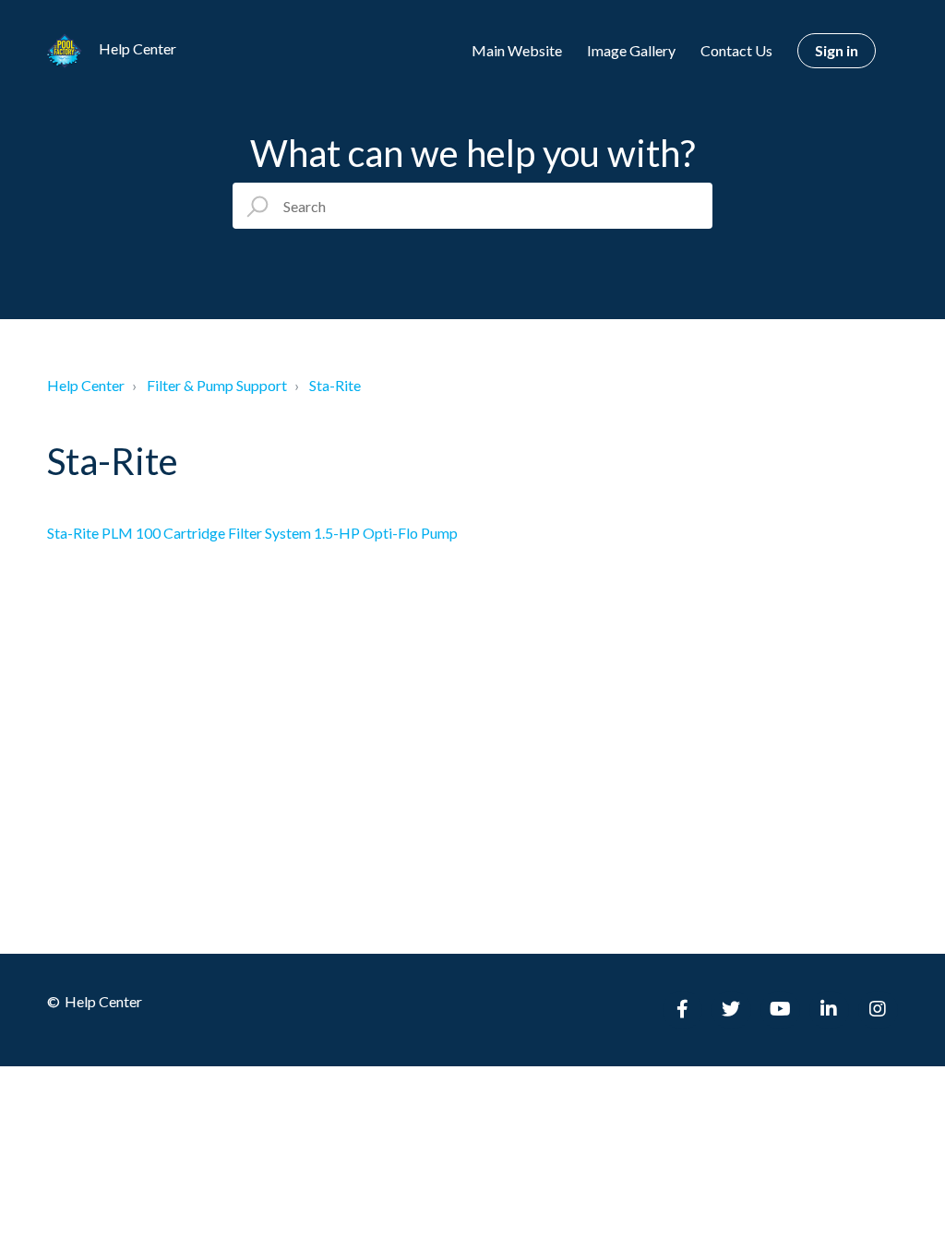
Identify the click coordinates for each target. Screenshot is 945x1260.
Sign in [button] (836, 50)
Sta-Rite (335, 385)
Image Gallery (631, 50)
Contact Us (736, 50)
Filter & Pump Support (217, 385)
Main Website (517, 50)
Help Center (86, 385)
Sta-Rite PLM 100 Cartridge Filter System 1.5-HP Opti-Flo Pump (252, 532)
